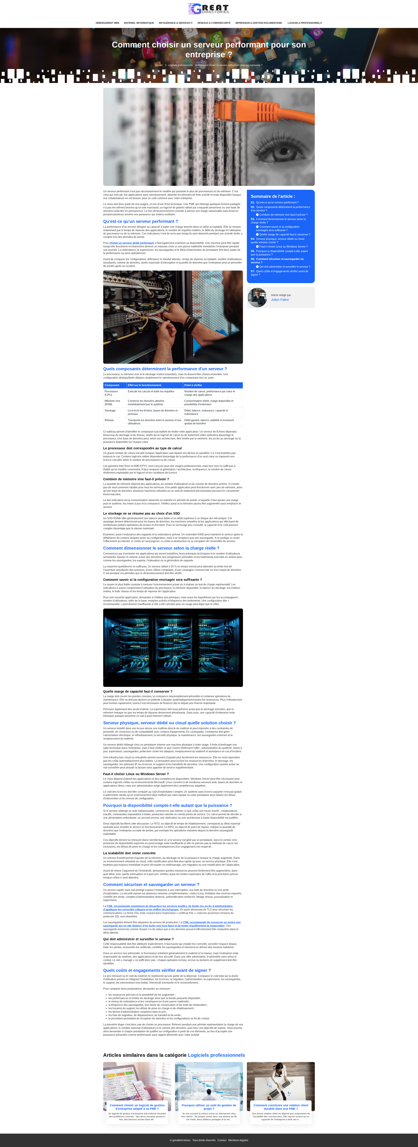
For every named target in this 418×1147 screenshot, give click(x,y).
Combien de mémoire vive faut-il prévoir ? (283, 214)
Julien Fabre (280, 299)
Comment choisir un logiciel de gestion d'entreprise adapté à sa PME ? (137, 1107)
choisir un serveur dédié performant (131, 243)
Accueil (158, 65)
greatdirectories (181, 1140)
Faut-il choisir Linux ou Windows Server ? (283, 246)
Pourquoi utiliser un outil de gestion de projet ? (209, 1107)
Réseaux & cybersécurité (214, 23)
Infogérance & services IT (176, 23)
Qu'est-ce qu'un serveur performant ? (275, 202)
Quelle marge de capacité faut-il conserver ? (284, 234)
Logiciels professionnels (305, 23)
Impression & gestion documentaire (258, 23)
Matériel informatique (139, 23)
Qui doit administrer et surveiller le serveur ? (284, 266)
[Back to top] (409, 1138)
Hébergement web (107, 23)
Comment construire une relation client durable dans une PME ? (281, 1107)
